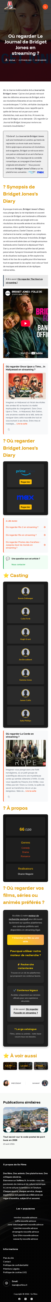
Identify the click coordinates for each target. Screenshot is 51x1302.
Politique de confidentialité (15, 1265)
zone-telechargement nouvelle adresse (25, 1224)
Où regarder (40, 60)
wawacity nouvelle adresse (25, 1239)
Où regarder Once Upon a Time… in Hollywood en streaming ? (25, 368)
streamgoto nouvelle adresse (25, 1231)
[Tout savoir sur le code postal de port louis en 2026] (25, 1119)
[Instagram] (32, 1299)
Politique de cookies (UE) (15, 1272)
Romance (25, 856)
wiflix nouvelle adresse (25, 1221)
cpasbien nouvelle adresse (25, 1228)
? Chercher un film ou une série (25, 940)
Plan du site (8, 1258)
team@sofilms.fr (19, 1285)
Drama (25, 852)
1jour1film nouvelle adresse (25, 1235)
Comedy (25, 848)
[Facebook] (19, 1299)
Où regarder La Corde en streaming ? (20, 735)
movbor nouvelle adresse (25, 1217)
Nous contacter (18, 564)
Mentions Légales (11, 1268)
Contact (7, 1261)
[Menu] (45, 7)
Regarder (25, 481)
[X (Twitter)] (25, 1299)
